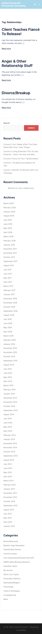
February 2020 (9, 207)
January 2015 (9, 394)
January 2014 (9, 439)
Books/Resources (10, 541)
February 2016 (9, 340)
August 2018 (8, 216)
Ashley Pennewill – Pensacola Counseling (14, 4)
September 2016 (10, 311)
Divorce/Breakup (16, 93)
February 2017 (9, 290)
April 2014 (7, 431)
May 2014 (7, 427)
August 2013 (8, 460)
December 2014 (10, 398)
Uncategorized (9, 595)
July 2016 (7, 319)
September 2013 (10, 456)
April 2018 (7, 232)
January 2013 (9, 489)
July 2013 (7, 464)
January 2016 (9, 344)
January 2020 (9, 212)
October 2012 (9, 501)
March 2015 (8, 385)
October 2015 (9, 356)
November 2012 (10, 497)
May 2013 (7, 472)
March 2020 (8, 203)
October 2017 (9, 257)
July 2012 (7, 514)
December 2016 (10, 298)
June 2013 (7, 468)
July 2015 (7, 369)
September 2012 (10, 505)
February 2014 (9, 435)
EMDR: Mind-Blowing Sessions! (16, 562)
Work (5, 599)
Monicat (11, 188)
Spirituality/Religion (11, 582)
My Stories (8, 570)
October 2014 (9, 406)
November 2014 (10, 402)
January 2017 (9, 294)
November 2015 (10, 352)
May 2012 (7, 518)
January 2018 (9, 245)
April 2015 (7, 381)
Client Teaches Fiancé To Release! (21, 31)
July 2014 (7, 418)
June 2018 (7, 224)
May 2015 (7, 377)
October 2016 (9, 307)
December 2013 (10, 443)
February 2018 (9, 241)
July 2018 (7, 220)
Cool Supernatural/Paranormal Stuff (18, 558)
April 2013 (7, 476)
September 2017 (10, 261)
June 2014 (7, 423)
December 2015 (10, 348)
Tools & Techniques (11, 591)
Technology (8, 587)
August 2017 (8, 265)
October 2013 (9, 452)
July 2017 (7, 269)
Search (6, 123)
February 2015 (9, 389)
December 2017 (10, 249)
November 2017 (10, 253)
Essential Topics (10, 566)
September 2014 (10, 410)
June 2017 (7, 274)
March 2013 (8, 480)
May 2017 (7, 278)
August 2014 (8, 414)
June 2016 (7, 323)
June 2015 (7, 373)
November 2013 (10, 447)
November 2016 (10, 303)
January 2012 (9, 526)
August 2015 (8, 365)
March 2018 (8, 236)
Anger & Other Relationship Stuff (17, 63)
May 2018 (7, 228)
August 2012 (8, 510)
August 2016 (8, 315)
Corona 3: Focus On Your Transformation (20, 158)
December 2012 (10, 493)
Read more (6, 48)
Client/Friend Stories (12, 549)
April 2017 (7, 282)
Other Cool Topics (11, 574)
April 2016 (7, 332)
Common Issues (10, 554)
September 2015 (10, 360)
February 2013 (9, 485)
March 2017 (8, 286)
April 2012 (7, 522)
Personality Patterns (11, 578)
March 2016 (8, 336)
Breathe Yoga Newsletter (14, 545)
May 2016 (7, 327)
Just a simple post (26, 188)
